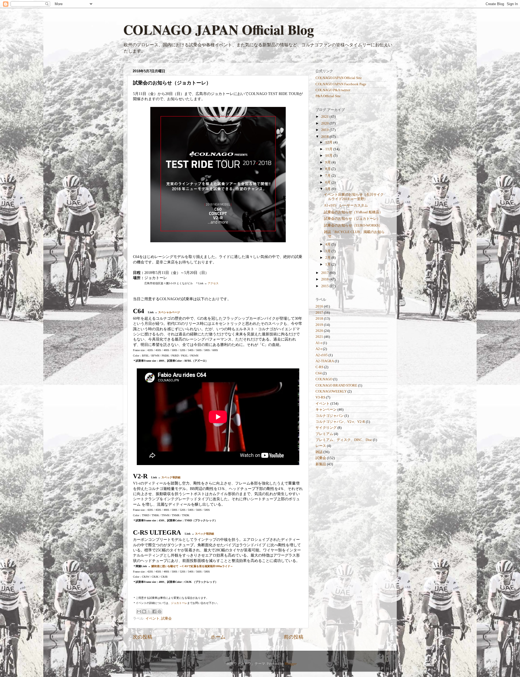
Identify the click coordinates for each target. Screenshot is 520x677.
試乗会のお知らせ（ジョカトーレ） (352, 219)
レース (321, 446)
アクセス (213, 283)
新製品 (321, 464)
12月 (329, 142)
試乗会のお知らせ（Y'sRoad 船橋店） (353, 212)
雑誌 (319, 452)
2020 (325, 123)
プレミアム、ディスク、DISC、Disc (344, 440)
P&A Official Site (328, 96)
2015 (325, 286)
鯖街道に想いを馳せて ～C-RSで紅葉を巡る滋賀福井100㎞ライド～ (192, 566)
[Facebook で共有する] (154, 611)
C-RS (319, 367)
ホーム (218, 637)
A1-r (319, 343)
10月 (329, 156)
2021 (325, 117)
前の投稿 (293, 637)
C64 (319, 373)
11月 (329, 149)
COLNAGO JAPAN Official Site (339, 78)
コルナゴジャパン (330, 416)
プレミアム (324, 434)
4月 (328, 244)
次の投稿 (142, 637)
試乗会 (166, 618)
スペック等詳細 (170, 477)
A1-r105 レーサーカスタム (346, 205)
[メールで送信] (139, 611)
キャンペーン (326, 409)
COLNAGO (324, 379)
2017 (325, 273)
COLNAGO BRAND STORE (336, 385)
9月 (328, 162)
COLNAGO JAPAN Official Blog (218, 29)
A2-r (319, 349)
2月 (328, 258)
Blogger (290, 664)
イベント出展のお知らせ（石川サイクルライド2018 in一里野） (354, 197)
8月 (328, 169)
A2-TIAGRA (325, 361)
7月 (328, 176)
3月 (328, 251)
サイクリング (326, 428)
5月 (328, 189)
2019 (325, 130)
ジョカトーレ (179, 602)
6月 (328, 182)
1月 (328, 264)
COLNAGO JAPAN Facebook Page (341, 84)
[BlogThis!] (144, 611)
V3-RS (320, 397)
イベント (152, 618)
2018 (325, 137)
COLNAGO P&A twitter (333, 90)
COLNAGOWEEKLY (331, 391)
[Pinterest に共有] (159, 611)
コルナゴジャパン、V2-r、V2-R (340, 422)
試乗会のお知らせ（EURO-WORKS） (353, 225)
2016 (325, 279)
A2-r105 (322, 355)
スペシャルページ (169, 312)
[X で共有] (149, 611)
